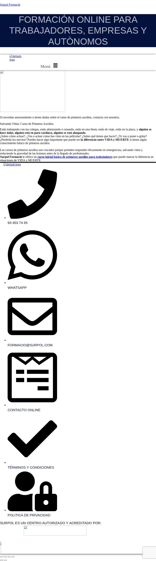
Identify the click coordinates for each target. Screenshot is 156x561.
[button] (50, 65)
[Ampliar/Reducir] (1, 556)
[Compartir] (9, 556)
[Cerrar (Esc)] (12, 556)
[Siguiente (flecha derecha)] (5, 560)
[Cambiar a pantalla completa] (5, 556)
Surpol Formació (10, 4)
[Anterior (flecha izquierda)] (1, 560)
